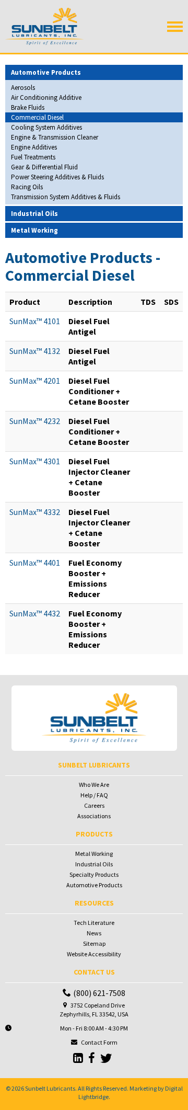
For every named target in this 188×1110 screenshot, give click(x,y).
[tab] (94, 72)
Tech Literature (94, 922)
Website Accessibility (94, 954)
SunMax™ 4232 (34, 421)
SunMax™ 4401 (34, 562)
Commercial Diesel (37, 117)
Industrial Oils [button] (34, 213)
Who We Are (94, 784)
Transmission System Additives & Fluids (65, 196)
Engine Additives (34, 147)
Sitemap (94, 943)
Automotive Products (94, 885)
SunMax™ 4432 (34, 613)
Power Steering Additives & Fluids (57, 177)
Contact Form (99, 1042)
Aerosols (23, 87)
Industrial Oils (94, 864)
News (94, 933)
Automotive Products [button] (46, 72)
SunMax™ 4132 (34, 351)
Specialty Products (94, 874)
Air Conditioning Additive (46, 97)
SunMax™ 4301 (34, 461)
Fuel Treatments (33, 157)
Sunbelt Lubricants (50, 1088)
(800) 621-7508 (99, 993)
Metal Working (94, 853)
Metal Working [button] (34, 230)
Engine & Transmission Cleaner (54, 137)
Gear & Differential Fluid (44, 167)
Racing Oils (27, 186)
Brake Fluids (27, 107)
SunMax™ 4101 (34, 321)
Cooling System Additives (46, 127)
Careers (94, 805)
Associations (94, 816)
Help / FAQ (94, 795)
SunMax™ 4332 (34, 512)
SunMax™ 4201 (34, 380)
